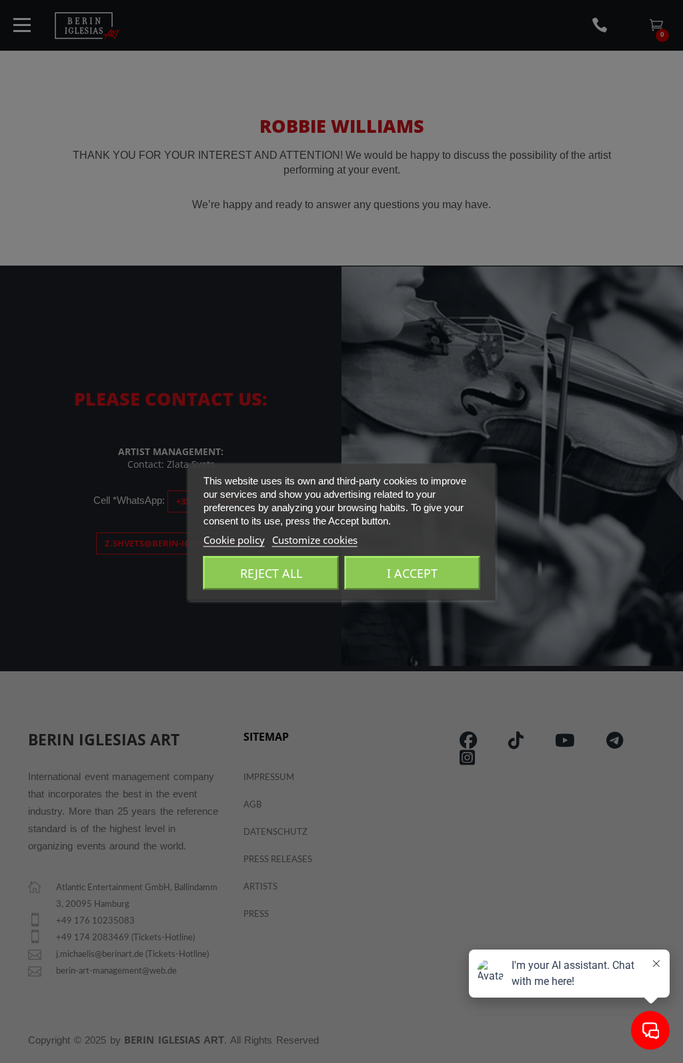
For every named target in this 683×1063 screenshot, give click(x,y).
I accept (412, 573)
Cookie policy (234, 539)
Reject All (271, 573)
